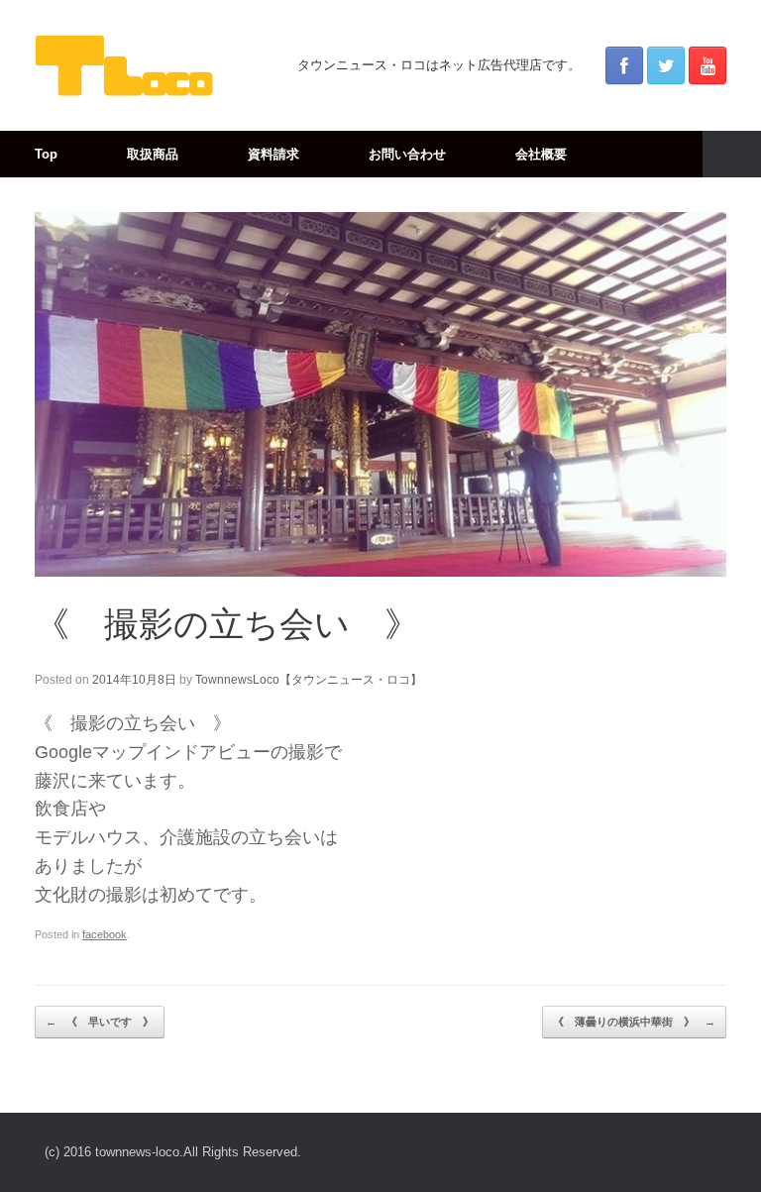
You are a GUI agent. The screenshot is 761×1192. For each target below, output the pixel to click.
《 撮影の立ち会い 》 (227, 623)
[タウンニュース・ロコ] (124, 65)
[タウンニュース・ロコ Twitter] (666, 65)
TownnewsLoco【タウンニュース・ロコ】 (308, 680)
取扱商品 (152, 154)
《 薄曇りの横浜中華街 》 (634, 1022)
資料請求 (273, 154)
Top (46, 154)
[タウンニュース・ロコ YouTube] (707, 65)
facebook (104, 934)
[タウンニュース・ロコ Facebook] (624, 65)
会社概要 (541, 154)
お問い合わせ (407, 154)
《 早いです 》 (100, 1022)
